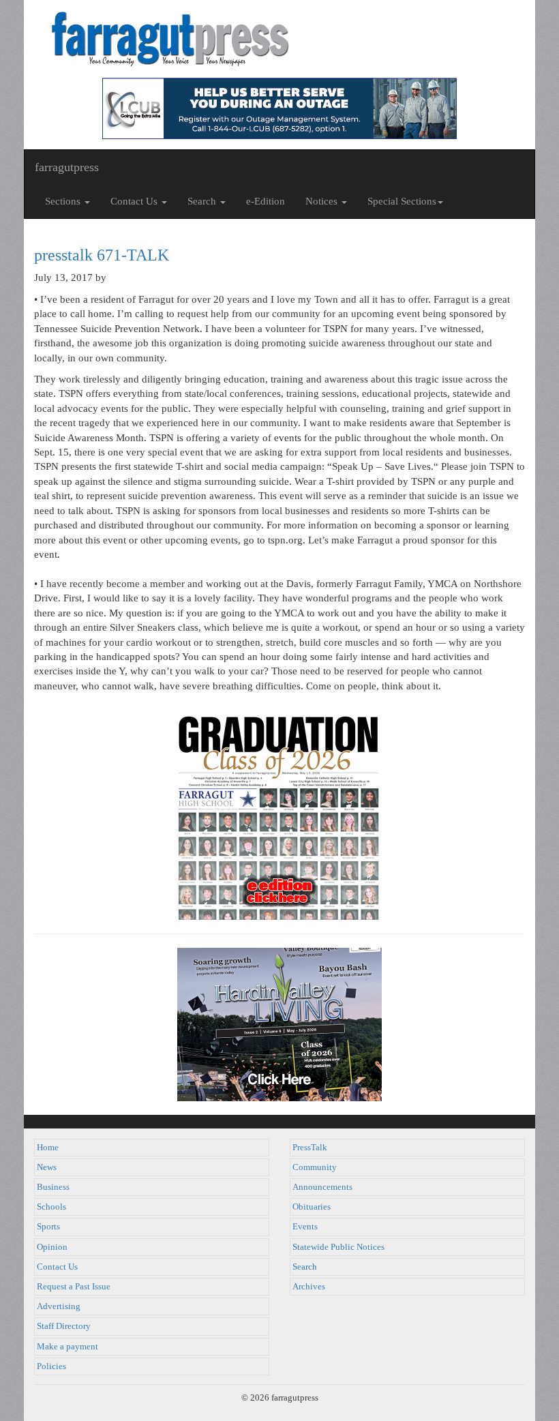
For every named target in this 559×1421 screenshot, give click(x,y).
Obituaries (311, 1207)
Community (314, 1167)
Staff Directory (64, 1326)
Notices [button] (322, 201)
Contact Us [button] (135, 201)
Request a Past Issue (73, 1286)
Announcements (322, 1187)
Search (304, 1267)
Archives (308, 1286)
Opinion (52, 1247)
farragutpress (67, 167)
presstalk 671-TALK (101, 255)
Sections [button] (64, 201)
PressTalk (309, 1147)
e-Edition (265, 201)
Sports (48, 1226)
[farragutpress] (279, 39)
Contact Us (57, 1267)
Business (53, 1187)
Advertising (58, 1306)
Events (305, 1226)
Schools (51, 1207)
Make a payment (67, 1346)
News (47, 1167)
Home (48, 1147)
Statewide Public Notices (338, 1247)
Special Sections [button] (401, 201)
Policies (51, 1366)
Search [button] (203, 201)
